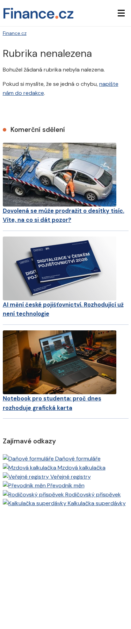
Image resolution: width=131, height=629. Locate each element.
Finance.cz (15, 33)
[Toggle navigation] (121, 13)
